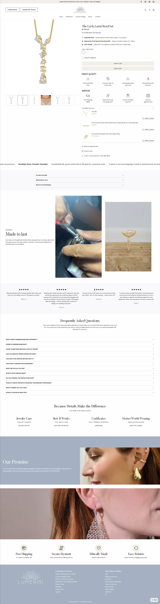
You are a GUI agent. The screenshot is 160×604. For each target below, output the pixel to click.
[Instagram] (145, 2)
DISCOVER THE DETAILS (61, 426)
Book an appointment (91, 146)
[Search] (145, 10)
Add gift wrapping (90, 58)
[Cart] (153, 10)
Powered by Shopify (86, 602)
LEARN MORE (98, 426)
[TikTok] (153, 2)
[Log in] (149, 10)
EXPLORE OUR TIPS (24, 426)
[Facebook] (141, 2)
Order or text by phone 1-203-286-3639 (97, 156)
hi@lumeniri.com (141, 557)
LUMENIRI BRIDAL (12, 10)
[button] (7, 56)
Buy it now (118, 68)
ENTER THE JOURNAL (136, 426)
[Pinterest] (149, 2)
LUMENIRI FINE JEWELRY (29, 10)
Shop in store (88, 151)
